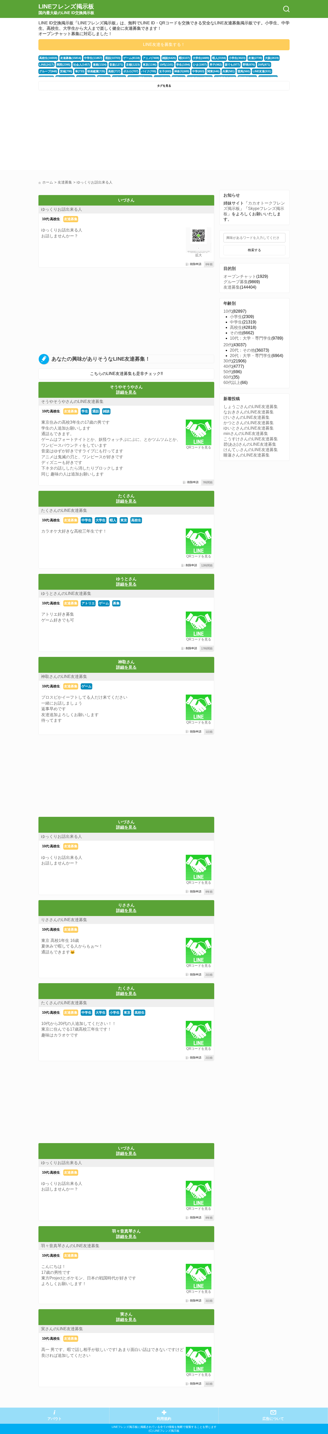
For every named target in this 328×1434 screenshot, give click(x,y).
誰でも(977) (232, 64)
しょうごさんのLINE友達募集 (250, 406)
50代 (227, 372)
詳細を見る (126, 392)
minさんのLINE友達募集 (245, 433)
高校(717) (114, 71)
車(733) (80, 71)
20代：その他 (242, 350)
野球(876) (249, 64)
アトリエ (88, 603)
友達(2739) (255, 57)
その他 (236, 333)
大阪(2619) (272, 57)
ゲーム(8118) (131, 57)
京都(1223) (133, 64)
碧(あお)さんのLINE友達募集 (249, 444)
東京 (123, 520)
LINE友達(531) (262, 71)
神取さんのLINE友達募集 (64, 676)
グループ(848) (48, 71)
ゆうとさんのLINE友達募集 (66, 593)
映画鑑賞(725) (96, 71)
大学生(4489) (201, 57)
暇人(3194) (219, 57)
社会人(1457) (81, 64)
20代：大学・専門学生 (250, 355)
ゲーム (104, 603)
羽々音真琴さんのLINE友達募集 (70, 1246)
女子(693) (165, 71)
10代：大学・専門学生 (250, 338)
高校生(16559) (48, 57)
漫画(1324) (100, 64)
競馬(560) (244, 71)
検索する (254, 250)
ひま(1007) (200, 64)
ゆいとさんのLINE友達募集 (248, 428)
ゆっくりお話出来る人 (61, 209)
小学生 (115, 1012)
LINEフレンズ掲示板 (66, 9)
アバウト (54, 1419)
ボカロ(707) (130, 71)
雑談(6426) (169, 57)
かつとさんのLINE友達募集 (248, 423)
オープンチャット (239, 276)
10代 (227, 311)
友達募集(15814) (70, 57)
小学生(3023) (237, 57)
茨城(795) (66, 71)
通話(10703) (112, 57)
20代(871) (264, 64)
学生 (84, 411)
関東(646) (213, 71)
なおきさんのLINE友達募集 (248, 412)
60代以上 (231, 382)
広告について (273, 1419)
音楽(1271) (116, 64)
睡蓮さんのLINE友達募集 (246, 455)
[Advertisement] (100, 131)
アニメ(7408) (151, 57)
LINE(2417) (46, 64)
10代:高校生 (51, 219)
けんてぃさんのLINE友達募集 (250, 450)
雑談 (106, 411)
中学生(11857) (93, 57)
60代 (227, 377)
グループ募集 (235, 282)
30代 (227, 361)
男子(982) (216, 64)
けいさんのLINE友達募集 (246, 417)
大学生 (101, 520)
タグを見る (164, 85)
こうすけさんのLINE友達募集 (250, 439)
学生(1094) (183, 64)
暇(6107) (184, 57)
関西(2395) (63, 64)
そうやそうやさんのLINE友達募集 (72, 401)
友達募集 (70, 219)
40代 (227, 366)
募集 (116, 603)
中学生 (86, 520)
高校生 (136, 520)
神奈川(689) (181, 71)
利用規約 (164, 1419)
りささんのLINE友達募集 (64, 920)
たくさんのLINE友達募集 (64, 510)
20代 (227, 345)
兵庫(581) (228, 71)
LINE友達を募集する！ (164, 44)
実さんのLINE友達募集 (62, 1329)
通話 (95, 411)
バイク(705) (148, 71)
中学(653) (198, 71)
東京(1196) (150, 64)
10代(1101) (166, 64)
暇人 (113, 520)
